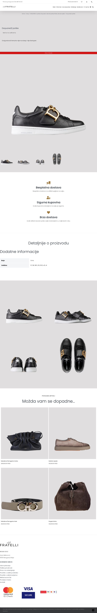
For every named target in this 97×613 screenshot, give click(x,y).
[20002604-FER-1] (24, 472)
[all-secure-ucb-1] (48, 591)
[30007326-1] (72, 472)
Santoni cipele (53, 461)
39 (39, 265)
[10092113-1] (72, 412)
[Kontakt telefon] (91, 2)
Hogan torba (53, 521)
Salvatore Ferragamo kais (9, 521)
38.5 (36, 265)
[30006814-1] (24, 412)
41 (46, 265)
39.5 (41, 265)
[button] (92, 7)
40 (44, 265)
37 (31, 265)
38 (33, 265)
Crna (32, 260)
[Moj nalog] (86, 2)
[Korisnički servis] (81, 2)
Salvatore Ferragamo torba (9, 461)
